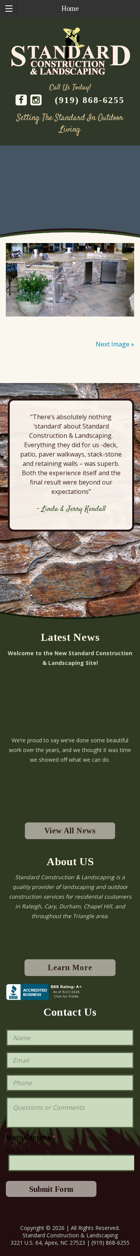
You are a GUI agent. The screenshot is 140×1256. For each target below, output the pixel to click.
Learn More (70, 967)
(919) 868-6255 (89, 100)
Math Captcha (31, 1137)
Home (70, 8)
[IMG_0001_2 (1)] (70, 280)
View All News (70, 830)
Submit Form (51, 1189)
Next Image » (115, 344)
